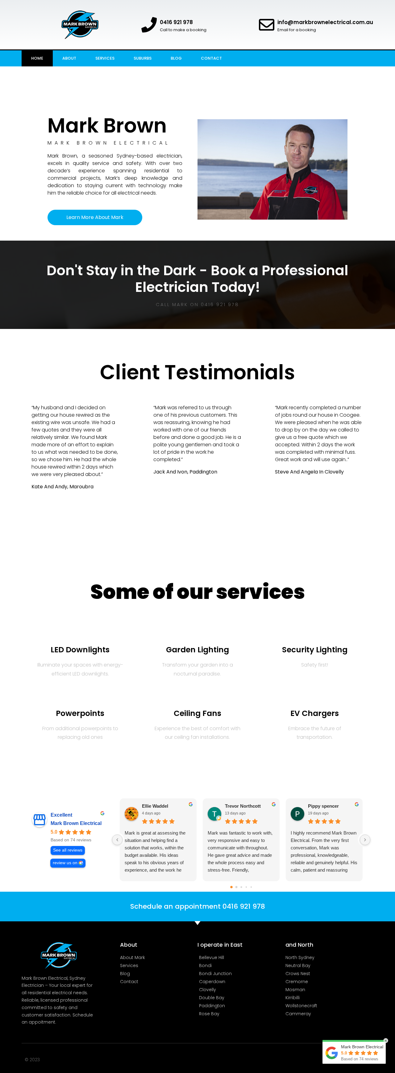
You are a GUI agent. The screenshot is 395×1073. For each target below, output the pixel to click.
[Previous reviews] (117, 840)
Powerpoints (80, 713)
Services (104, 58)
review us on (65, 863)
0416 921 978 (176, 22)
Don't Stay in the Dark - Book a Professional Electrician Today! (197, 279)
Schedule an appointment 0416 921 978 (197, 906)
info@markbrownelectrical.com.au (325, 22)
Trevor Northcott (243, 806)
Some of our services (197, 592)
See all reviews (67, 850)
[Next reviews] (365, 840)
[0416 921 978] (149, 24)
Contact (211, 58)
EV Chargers (314, 713)
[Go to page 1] (236, 887)
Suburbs (143, 58)
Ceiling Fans (197, 713)
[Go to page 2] (241, 887)
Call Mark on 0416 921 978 (197, 304)
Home (37, 58)
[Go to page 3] (246, 887)
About (69, 58)
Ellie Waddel (155, 806)
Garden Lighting (197, 649)
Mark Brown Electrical (76, 823)
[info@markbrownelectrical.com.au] (266, 24)
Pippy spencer (323, 806)
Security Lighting (314, 649)
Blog (176, 58)
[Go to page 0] (231, 887)
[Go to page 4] (251, 887)
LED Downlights (80, 649)
